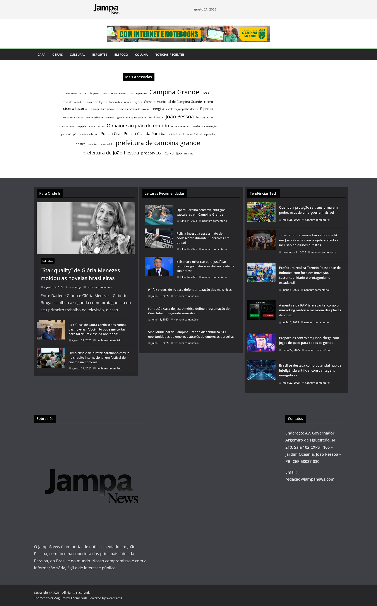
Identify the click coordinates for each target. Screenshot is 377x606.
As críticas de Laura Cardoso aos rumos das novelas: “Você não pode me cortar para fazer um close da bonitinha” (97, 329)
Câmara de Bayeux (96, 102)
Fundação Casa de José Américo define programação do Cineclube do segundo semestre (189, 310)
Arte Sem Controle (75, 93)
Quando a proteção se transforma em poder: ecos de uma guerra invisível (308, 210)
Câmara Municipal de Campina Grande (173, 101)
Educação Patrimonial (102, 109)
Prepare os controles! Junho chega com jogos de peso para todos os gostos (309, 340)
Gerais (57, 54)
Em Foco (121, 54)
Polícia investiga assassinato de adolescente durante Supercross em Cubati (203, 238)
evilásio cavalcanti (73, 117)
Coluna (141, 54)
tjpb (179, 153)
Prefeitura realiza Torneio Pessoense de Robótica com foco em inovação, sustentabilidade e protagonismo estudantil (310, 275)
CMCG (206, 93)
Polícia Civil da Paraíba (144, 133)
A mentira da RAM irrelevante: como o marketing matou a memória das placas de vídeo (310, 310)
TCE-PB (168, 153)
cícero (208, 101)
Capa (41, 54)
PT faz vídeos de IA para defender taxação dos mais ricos (190, 289)
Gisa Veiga (75, 287)
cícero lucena (75, 108)
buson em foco (119, 93)
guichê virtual (155, 117)
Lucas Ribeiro (67, 126)
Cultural (77, 54)
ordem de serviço (181, 126)
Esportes (99, 54)
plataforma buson (88, 134)
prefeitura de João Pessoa (110, 152)
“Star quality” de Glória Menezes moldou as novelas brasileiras (80, 274)
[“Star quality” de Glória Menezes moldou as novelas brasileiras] (86, 228)
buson (105, 93)
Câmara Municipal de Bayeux (125, 102)
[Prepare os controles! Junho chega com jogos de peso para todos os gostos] (261, 345)
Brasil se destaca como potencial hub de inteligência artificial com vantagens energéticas (310, 370)
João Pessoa (180, 116)
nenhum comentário (99, 287)
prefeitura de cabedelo (100, 144)
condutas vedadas (73, 102)
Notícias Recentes (170, 54)
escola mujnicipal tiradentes (182, 109)
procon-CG (151, 153)
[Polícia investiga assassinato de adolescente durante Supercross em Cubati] (159, 241)
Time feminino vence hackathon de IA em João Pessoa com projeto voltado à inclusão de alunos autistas (309, 240)
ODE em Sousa (96, 126)
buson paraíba (138, 93)
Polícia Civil (111, 133)
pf (74, 134)
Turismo (188, 153)
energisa (157, 108)
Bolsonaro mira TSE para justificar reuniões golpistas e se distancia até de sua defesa (205, 266)
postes (80, 144)
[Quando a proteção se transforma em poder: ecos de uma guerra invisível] (261, 214)
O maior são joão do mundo (138, 125)
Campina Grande (174, 92)
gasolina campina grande (131, 117)
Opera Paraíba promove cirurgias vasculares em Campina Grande (201, 212)
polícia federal (176, 134)
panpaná (66, 134)
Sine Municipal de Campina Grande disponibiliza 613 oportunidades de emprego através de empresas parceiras (191, 334)
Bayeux (94, 93)
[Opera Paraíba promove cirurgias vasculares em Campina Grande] (159, 215)
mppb (81, 126)
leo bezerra (204, 117)
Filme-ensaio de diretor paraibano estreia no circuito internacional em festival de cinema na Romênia (99, 357)
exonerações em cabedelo (100, 117)
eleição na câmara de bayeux (133, 109)
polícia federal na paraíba (200, 134)
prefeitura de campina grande (158, 143)
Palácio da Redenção (205, 126)
